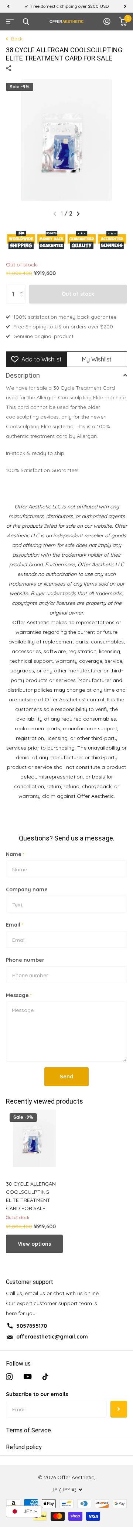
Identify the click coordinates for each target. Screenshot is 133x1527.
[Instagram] (9, 1376)
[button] (8, 6)
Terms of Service (28, 1430)
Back (16, 39)
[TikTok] (45, 1376)
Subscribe (118, 1409)
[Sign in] (106, 21)
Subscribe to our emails (37, 1394)
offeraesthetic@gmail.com (52, 1336)
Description (23, 375)
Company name (27, 889)
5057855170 (31, 1326)
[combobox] (23, 1511)
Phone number (25, 960)
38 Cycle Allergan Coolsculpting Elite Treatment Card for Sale (31, 1196)
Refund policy (24, 1447)
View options (34, 1244)
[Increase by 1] (23, 287)
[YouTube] (27, 1376)
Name (15, 854)
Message (18, 995)
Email (14, 924)
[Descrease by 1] (23, 300)
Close (26, 21)
